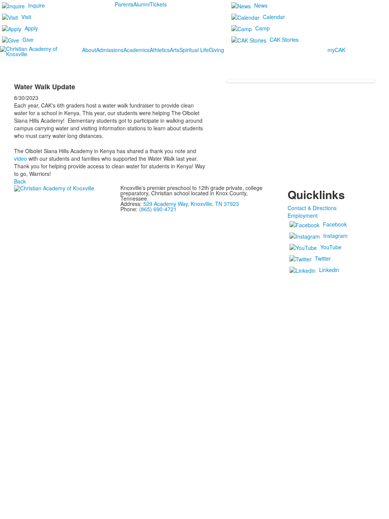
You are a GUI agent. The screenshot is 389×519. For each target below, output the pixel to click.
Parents (124, 4)
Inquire (36, 5)
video (20, 158)
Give (27, 39)
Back (20, 181)
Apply (31, 28)
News (260, 5)
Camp (262, 28)
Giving (216, 50)
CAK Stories (284, 39)
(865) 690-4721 (158, 209)
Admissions (109, 50)
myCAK (336, 50)
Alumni (141, 4)
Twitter (323, 258)
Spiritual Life (194, 50)
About (89, 50)
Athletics (160, 50)
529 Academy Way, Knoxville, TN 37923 (191, 203)
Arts (174, 50)
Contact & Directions (312, 208)
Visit (26, 17)
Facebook (335, 224)
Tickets (158, 4)
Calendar (274, 17)
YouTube (331, 247)
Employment (303, 215)
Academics (136, 50)
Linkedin (329, 270)
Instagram (335, 235)
